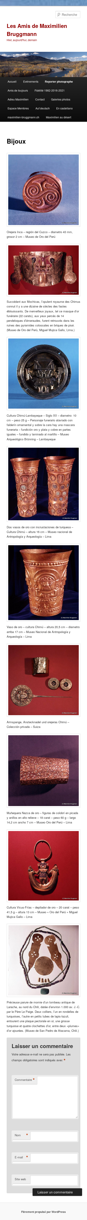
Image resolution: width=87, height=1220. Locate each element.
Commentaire (25, 1079)
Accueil (12, 81)
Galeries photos (60, 99)
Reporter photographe (59, 81)
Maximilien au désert (58, 117)
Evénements (30, 81)
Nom (21, 1135)
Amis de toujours (18, 90)
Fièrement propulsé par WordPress (43, 1212)
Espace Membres (18, 108)
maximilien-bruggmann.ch (23, 117)
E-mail (21, 1157)
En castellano (64, 108)
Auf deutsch (42, 108)
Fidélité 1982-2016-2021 (50, 90)
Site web (20, 1179)
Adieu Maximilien (18, 99)
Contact (40, 99)
